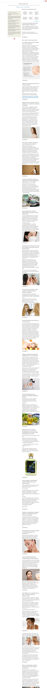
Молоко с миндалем (36, 18)
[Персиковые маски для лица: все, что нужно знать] (31, 345)
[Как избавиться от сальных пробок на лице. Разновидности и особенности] (31, 546)
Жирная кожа (31, 13)
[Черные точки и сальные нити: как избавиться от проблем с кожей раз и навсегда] (31, 132)
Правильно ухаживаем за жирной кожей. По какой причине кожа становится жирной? (30, 514)
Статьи (22, 7)
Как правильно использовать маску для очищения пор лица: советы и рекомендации (30, 247)
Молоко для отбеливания (25, 18)
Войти (44, 0)
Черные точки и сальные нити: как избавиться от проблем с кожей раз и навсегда (30, 104)
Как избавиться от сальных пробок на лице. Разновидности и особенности (30, 532)
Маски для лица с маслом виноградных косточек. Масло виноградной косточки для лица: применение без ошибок (30, 431)
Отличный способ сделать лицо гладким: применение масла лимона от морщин (30, 291)
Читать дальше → (25, 80)
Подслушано (26, 7)
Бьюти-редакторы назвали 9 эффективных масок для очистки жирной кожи (30, 212)
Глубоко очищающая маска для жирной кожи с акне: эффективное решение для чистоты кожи (30, 180)
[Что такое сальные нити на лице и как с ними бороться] (31, 70)
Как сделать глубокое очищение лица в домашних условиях (30, 143)
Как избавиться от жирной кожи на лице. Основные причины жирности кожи (30, 594)
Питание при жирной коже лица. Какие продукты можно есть (30, 23)
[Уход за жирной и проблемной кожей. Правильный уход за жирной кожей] (31, 507)
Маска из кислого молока (36, 13)
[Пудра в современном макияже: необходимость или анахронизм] (31, 384)
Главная (18, 7)
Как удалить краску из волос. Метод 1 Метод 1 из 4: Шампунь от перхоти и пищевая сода (14, 33)
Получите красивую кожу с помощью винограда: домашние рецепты (30, 396)
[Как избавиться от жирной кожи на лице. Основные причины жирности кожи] (31, 623)
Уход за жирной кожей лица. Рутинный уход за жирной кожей (30, 557)
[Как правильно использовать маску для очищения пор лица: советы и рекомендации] (31, 279)
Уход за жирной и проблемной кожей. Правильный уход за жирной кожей (29, 482)
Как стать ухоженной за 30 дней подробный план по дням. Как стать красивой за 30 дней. (14, 26)
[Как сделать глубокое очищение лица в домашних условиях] (31, 170)
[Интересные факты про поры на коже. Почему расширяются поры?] (31, 640)
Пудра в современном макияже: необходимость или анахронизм (30, 355)
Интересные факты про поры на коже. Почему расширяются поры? (30, 634)
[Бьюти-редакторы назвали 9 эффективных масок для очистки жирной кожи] (31, 237)
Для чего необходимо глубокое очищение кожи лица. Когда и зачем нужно (29, 666)
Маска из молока (30, 18)
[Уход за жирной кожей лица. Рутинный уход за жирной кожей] (31, 575)
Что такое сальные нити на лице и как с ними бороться (30, 43)
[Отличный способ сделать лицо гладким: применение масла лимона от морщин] (31, 309)
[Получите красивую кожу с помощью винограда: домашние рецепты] (31, 419)
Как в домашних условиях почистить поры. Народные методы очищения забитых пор (14, 17)
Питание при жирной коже (25, 13)
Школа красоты (23, 4)
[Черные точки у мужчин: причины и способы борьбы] (31, 97)
